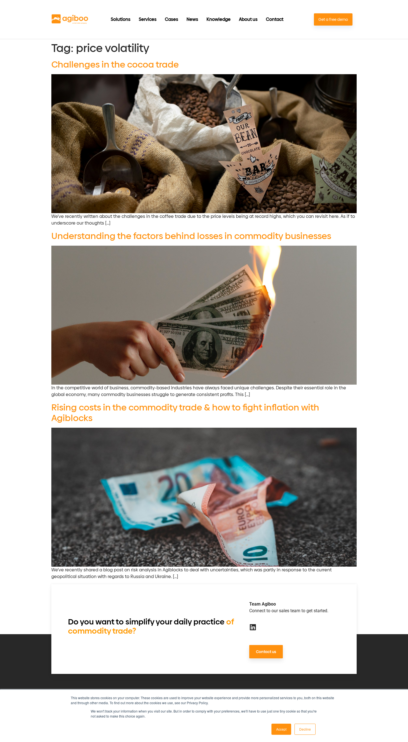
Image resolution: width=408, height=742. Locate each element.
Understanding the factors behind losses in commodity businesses (191, 235)
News (192, 19)
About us (248, 19)
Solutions (120, 19)
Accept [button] (281, 729)
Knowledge (218, 19)
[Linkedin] (252, 627)
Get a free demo (333, 19)
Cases (171, 19)
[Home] (69, 19)
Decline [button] (305, 729)
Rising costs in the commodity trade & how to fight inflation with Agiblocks (185, 413)
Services (148, 19)
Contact (274, 19)
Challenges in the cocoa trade (115, 64)
